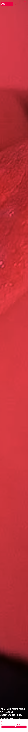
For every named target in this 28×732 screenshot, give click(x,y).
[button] (14, 4)
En (25, 1)
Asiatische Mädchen (11, 718)
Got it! (14, 727)
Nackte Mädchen (4, 3)
